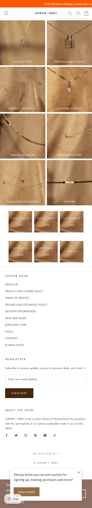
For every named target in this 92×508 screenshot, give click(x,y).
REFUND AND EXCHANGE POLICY (26, 305)
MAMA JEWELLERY (69, 154)
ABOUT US (11, 284)
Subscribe (19, 393)
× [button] (79, 472)
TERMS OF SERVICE (17, 298)
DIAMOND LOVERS (69, 108)
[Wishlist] (78, 13)
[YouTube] (45, 435)
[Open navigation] (6, 13)
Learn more (26, 492)
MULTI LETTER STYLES (23, 108)
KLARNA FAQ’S (14, 345)
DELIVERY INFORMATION (20, 311)
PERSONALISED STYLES (69, 61)
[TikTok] (54, 435)
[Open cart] (86, 13)
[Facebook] (6, 435)
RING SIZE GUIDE (15, 318)
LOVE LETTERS (22, 61)
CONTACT (11, 338)
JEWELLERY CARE (15, 325)
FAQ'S (9, 332)
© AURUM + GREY (46, 462)
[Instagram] (25, 435)
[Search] (70, 13)
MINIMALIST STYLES (22, 154)
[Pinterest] (35, 435)
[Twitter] (16, 435)
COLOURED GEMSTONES (22, 201)
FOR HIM (69, 201)
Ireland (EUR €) (44, 453)
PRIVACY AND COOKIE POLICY (24, 291)
